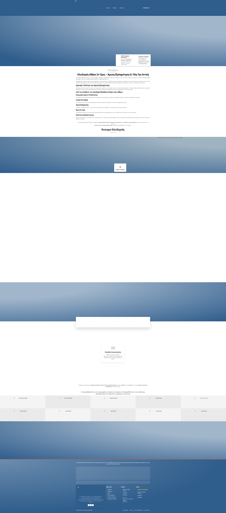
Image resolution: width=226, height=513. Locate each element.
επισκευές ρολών (118, 122)
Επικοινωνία (122, 7)
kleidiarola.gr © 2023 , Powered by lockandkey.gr (84, 510)
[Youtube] (91, 505)
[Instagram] (93, 505)
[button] (115, 8)
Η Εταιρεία (108, 7)
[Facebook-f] (89, 505)
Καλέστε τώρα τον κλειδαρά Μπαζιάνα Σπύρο (103, 125)
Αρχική (102, 7)
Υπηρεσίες (115, 7)
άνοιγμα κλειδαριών (102, 122)
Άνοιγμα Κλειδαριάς (113, 129)
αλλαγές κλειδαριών (110, 122)
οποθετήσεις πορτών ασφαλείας (130, 122)
